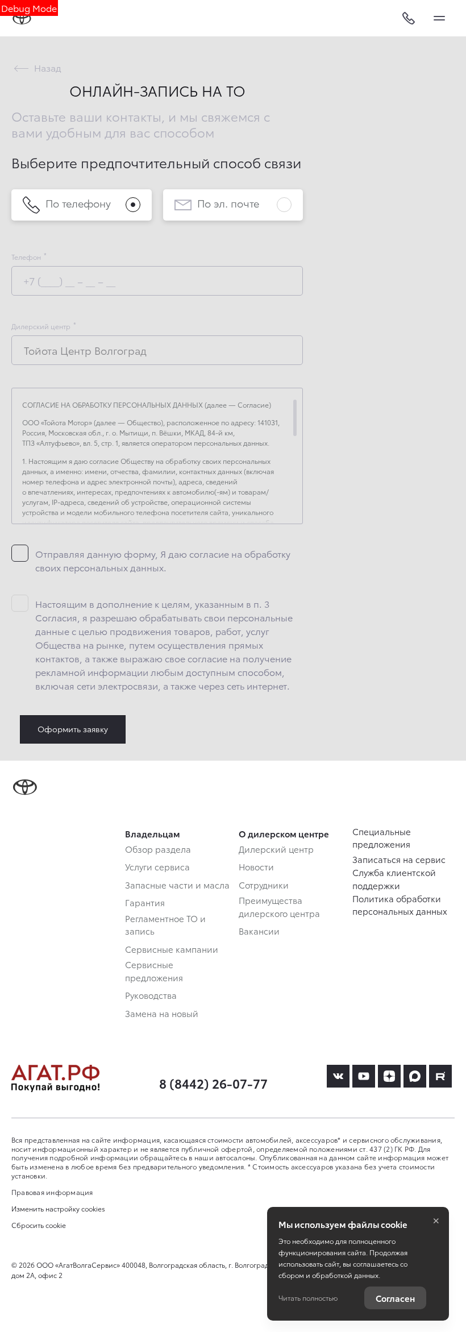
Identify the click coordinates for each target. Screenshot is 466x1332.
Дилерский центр (40, 326)
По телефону (78, 203)
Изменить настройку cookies (58, 1208)
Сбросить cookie (38, 1225)
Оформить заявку (73, 729)
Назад (47, 67)
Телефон (26, 257)
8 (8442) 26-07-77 (213, 1083)
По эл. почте (228, 203)
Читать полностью (308, 1297)
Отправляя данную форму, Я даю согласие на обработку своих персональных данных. (162, 560)
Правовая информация (52, 1192)
